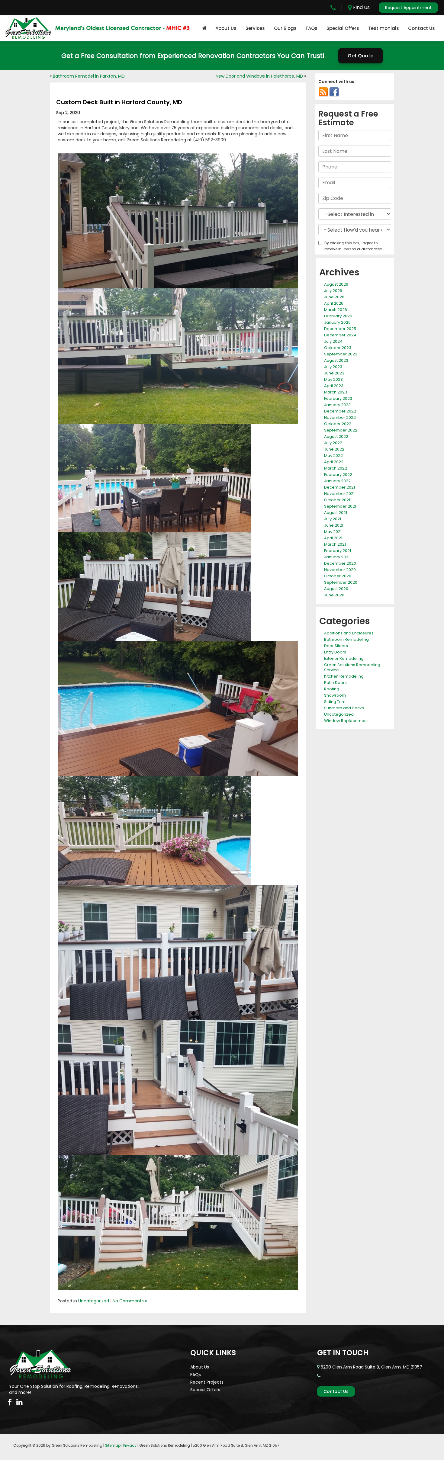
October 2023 (337, 348)
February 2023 (338, 398)
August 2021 (335, 512)
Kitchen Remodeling (344, 676)
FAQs (311, 28)
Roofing (331, 689)
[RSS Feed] (323, 92)
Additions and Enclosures (349, 633)
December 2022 (340, 411)
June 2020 (334, 595)
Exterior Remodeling (344, 658)
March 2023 (335, 392)
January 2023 (337, 405)
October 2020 (337, 576)
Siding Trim (335, 701)
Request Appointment (408, 8)
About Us (199, 1367)
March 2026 (335, 310)
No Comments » (130, 1301)
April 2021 (333, 538)
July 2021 (332, 519)
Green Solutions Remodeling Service (352, 667)
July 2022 (333, 443)
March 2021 (335, 544)
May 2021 (333, 531)
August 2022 (336, 436)
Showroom (335, 695)
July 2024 (333, 341)
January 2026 (337, 322)
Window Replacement (346, 721)
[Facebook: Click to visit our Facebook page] (10, 1402)
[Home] (204, 28)
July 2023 (333, 367)
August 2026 (336, 284)
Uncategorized (93, 1301)
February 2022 (338, 474)
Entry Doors (335, 652)
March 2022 (335, 468)
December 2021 (339, 487)
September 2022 (340, 430)
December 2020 (340, 563)
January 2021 (336, 557)
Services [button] (255, 28)
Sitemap (113, 1445)
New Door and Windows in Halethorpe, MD (259, 76)
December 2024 (340, 335)
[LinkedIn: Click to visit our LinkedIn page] (19, 1402)
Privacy (130, 1445)
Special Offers (343, 28)
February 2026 (338, 316)
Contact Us (421, 28)
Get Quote (360, 55)
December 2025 (340, 329)
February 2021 (337, 551)
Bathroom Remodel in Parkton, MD (89, 76)
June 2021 (333, 525)
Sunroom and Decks (344, 708)
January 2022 (337, 481)
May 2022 (333, 455)
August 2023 (336, 360)
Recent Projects (207, 1382)
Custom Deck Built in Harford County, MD (119, 102)
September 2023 (340, 354)
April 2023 (333, 386)
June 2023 (334, 373)
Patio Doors (335, 682)
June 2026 (334, 297)
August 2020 (336, 589)
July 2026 (333, 291)
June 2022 (334, 449)
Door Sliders (336, 646)
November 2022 (340, 417)
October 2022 (337, 424)
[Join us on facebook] (334, 92)
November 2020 (340, 570)
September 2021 (340, 506)
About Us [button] (225, 28)
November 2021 (339, 493)
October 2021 (337, 500)
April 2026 (333, 303)
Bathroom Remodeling (346, 639)
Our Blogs (285, 28)
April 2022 (333, 462)
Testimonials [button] (383, 28)
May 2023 (333, 379)
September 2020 (340, 582)
